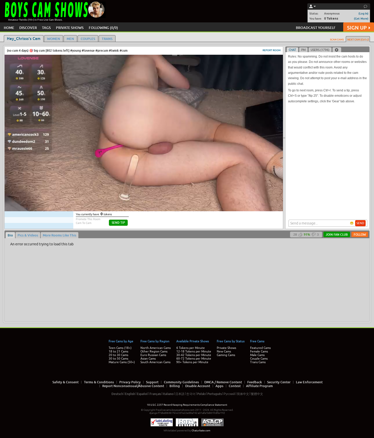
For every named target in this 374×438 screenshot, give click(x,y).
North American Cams (155, 348)
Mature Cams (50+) (122, 362)
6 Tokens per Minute (190, 348)
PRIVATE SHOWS (70, 27)
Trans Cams (258, 362)
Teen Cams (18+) (120, 348)
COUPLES (88, 39)
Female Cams (259, 351)
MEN (70, 39)
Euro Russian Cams (153, 355)
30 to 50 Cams (118, 358)
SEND (360, 223)
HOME (9, 27)
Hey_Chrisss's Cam (23, 38)
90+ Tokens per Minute (192, 362)
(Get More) (361, 18)
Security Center (279, 382)
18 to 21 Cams (118, 351)
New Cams (224, 351)
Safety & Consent (65, 382)
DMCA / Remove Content (223, 382)
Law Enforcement (309, 382)
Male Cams (257, 355)
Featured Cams (260, 348)
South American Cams (155, 362)
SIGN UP (357, 28)
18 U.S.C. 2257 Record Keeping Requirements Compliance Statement (187, 404)
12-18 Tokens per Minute (193, 351)
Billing (174, 386)
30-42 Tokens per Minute (193, 355)
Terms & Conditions (99, 382)
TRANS (107, 39)
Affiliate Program (259, 386)
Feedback (254, 382)
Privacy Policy (130, 382)
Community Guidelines (181, 382)
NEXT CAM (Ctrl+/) (358, 39)
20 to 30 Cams (118, 355)
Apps (219, 386)
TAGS (46, 27)
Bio (10, 235)
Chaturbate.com (201, 430)
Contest (235, 386)
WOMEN (53, 39)
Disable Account (197, 386)
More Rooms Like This (59, 235)
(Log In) (363, 13)
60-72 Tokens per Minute (193, 358)
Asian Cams (148, 358)
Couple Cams (259, 358)
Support (152, 382)
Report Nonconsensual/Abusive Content (133, 386)
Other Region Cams (153, 351)
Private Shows (226, 348)
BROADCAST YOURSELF (316, 27)
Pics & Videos (28, 235)
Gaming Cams (226, 355)
